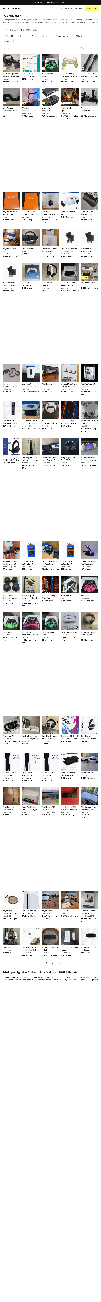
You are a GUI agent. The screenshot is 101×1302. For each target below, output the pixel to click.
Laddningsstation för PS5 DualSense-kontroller (89, 562)
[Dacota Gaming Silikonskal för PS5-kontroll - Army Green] (70, 63)
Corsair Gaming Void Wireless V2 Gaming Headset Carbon (11, 458)
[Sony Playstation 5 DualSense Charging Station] (11, 409)
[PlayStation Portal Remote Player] (70, 272)
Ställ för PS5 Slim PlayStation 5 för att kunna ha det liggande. (89, 75)
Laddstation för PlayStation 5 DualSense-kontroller (89, 213)
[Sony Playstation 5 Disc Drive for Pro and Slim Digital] (31, 900)
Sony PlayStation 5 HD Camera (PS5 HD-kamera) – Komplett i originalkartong (11, 562)
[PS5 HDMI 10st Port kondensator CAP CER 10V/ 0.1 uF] (31, 936)
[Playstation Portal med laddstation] (31, 409)
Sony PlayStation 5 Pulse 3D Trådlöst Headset (49, 737)
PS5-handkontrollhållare (49, 422)
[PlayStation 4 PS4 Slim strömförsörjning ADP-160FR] (70, 796)
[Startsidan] (14, 8)
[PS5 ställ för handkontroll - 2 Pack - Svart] (31, 97)
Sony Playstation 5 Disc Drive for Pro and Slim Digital (30, 912)
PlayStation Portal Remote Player (68, 284)
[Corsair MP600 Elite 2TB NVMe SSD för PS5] (70, 373)
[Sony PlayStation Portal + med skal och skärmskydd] (89, 446)
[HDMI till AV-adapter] (70, 621)
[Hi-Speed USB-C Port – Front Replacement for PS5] (11, 762)
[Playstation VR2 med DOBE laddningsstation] (89, 409)
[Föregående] (36, 963)
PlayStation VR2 (67, 911)
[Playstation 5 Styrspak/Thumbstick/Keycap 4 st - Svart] (11, 584)
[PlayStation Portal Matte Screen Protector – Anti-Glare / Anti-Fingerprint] (11, 201)
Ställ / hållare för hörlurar (48, 284)
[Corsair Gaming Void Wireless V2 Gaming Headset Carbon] (11, 446)
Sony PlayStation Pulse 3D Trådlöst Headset (68, 458)
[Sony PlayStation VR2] (70, 201)
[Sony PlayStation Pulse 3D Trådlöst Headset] (70, 446)
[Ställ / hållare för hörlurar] (50, 272)
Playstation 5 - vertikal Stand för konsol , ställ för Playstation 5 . (10, 912)
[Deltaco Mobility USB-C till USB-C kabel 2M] (31, 63)
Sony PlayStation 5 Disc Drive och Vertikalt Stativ (49, 250)
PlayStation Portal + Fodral (50, 948)
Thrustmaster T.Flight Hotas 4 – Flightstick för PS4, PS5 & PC (88, 109)
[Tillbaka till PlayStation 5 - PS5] (4, 30)
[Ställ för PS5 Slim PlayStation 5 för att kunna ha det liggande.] (89, 63)
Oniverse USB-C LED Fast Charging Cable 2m (69, 737)
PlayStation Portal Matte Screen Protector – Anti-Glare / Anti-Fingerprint (10, 213)
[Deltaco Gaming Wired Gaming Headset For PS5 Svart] (50, 584)
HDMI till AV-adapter (69, 632)
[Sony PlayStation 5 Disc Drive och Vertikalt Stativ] (50, 237)
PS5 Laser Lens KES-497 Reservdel (69, 250)
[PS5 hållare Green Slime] (50, 63)
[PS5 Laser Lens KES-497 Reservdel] (70, 237)
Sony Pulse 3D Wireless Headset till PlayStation (50, 213)
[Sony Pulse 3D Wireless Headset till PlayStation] (50, 201)
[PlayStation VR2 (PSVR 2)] (50, 796)
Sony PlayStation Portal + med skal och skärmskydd (89, 458)
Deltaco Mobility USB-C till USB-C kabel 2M (29, 75)
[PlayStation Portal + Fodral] (50, 936)
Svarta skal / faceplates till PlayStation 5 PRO (49, 109)
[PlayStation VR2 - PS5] (11, 237)
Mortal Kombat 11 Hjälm (68, 109)
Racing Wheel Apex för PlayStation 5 (50, 562)
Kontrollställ (66, 595)
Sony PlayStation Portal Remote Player (50, 458)
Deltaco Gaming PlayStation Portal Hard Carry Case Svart (68, 422)
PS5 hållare (85, 595)
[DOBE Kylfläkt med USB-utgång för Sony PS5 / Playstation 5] (31, 446)
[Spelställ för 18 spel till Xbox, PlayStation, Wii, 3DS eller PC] (31, 725)
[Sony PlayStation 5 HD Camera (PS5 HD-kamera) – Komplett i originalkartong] (11, 550)
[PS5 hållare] (89, 584)
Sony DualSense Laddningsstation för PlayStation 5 (30, 385)
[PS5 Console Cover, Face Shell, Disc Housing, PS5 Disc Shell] (89, 796)
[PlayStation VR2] (70, 900)
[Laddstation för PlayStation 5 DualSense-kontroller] (89, 201)
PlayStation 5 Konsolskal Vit (8, 808)
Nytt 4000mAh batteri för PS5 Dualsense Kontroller (30, 562)
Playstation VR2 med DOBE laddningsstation (89, 422)
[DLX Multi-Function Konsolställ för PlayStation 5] (89, 900)
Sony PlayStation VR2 (68, 213)
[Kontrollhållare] (11, 936)
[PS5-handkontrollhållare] (50, 409)
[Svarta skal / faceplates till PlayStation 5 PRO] (50, 97)
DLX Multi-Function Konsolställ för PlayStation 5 (88, 912)
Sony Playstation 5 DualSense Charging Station (11, 422)
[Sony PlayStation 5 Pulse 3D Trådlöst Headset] (50, 725)
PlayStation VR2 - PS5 (10, 250)
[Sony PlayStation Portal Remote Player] (50, 446)
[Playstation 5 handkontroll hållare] (31, 621)
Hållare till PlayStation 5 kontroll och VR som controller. (11, 385)
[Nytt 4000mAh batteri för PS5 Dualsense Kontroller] (31, 550)
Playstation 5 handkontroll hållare (30, 633)
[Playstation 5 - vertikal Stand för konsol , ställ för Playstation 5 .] (11, 900)
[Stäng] (99, 2)
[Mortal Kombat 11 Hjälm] (70, 97)
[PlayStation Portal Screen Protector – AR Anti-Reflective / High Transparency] (31, 201)
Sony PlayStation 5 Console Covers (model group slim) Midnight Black (69, 774)
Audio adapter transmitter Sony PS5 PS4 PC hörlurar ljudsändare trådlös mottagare (31, 596)
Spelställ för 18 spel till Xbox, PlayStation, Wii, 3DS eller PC (31, 737)
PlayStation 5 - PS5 (15, 30)
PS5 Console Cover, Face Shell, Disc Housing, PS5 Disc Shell (89, 808)
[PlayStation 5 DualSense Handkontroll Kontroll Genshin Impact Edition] (31, 272)
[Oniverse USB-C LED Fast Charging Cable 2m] (70, 725)
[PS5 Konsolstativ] (31, 237)
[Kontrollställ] (70, 584)
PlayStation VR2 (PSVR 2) (48, 808)
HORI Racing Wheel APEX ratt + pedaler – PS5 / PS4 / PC (11, 75)
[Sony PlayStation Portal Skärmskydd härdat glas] (31, 796)
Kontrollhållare (8, 947)
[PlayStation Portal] (89, 272)
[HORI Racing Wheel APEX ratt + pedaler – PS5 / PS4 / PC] (11, 63)
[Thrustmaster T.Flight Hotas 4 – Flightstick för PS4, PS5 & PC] (89, 97)
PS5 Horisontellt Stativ (48, 385)
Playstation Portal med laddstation (29, 422)
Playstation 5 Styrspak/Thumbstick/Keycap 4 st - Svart (11, 596)
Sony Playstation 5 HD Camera (88, 948)
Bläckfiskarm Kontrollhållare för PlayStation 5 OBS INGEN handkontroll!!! (11, 109)
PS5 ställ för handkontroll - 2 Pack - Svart (30, 109)
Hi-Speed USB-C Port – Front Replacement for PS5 (11, 774)
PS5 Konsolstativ (29, 249)
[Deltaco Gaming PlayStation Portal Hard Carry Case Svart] (70, 409)
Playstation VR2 (9, 736)
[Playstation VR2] (11, 725)
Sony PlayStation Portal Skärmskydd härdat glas (29, 808)
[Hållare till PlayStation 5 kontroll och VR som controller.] (11, 373)
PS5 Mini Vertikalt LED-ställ (88, 385)
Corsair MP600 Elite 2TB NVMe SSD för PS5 (69, 385)
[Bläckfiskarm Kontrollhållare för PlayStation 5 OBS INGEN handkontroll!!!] (11, 97)
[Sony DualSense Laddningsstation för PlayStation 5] (31, 373)
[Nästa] (65, 963)
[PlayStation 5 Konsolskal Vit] (11, 796)
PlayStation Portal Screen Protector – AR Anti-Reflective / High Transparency (30, 213)
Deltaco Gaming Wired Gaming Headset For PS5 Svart (49, 596)
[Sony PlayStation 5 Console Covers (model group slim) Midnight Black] (70, 762)
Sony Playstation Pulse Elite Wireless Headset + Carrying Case (89, 737)
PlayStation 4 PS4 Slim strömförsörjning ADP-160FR (69, 808)
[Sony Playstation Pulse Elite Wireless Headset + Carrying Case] (89, 725)
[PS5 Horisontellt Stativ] (50, 373)
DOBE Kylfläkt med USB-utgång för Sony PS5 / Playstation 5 (31, 458)
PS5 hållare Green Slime (49, 75)
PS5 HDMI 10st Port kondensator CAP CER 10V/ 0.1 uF (30, 948)
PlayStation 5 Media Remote (69, 948)
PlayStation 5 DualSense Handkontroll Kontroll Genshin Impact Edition (30, 284)
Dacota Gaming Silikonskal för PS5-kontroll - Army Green (70, 75)
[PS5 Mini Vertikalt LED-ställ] (89, 373)
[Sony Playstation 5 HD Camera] (89, 936)
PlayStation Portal (88, 283)
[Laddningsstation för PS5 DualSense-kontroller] (89, 550)
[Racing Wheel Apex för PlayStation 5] (50, 550)
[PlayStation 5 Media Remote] (70, 936)
